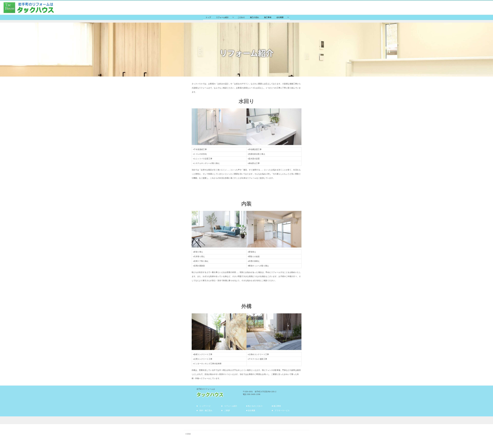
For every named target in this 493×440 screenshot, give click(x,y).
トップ (208, 17)
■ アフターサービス (281, 410)
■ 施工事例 (276, 406)
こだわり (241, 17)
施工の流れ (254, 17)
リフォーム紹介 (222, 17)
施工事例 (267, 17)
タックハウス (210, 394)
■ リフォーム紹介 (229, 406)
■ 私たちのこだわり (254, 406)
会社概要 (280, 17)
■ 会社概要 (250, 410)
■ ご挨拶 (225, 410)
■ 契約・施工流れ (204, 410)
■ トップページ (204, 406)
